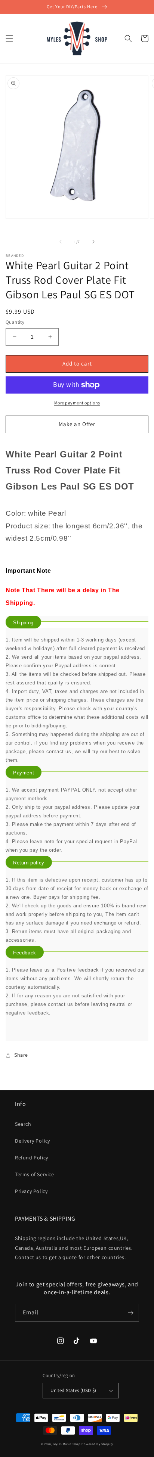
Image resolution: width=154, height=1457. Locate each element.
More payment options (77, 403)
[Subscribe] (130, 1312)
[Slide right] (93, 241)
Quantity (15, 322)
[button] (9, 38)
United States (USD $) (73, 1390)
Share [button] (21, 1054)
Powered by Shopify (97, 1444)
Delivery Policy (32, 1140)
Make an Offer (77, 424)
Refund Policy (31, 1157)
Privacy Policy (31, 1191)
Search (23, 1124)
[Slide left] (60, 241)
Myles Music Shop (67, 1444)
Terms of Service (34, 1174)
